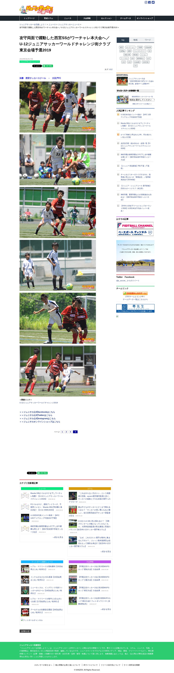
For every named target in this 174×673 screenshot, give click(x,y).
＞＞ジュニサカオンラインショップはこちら (39, 422)
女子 (148, 58)
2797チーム (130, 296)
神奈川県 (127, 54)
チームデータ (125, 18)
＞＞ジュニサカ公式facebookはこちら (37, 412)
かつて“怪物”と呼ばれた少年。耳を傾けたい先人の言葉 (136, 136)
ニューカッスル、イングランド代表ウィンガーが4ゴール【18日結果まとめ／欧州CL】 (46, 590)
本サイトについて (90, 665)
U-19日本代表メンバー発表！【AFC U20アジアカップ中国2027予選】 (136, 116)
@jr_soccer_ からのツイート (127, 281)
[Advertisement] (38, 451)
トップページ (29, 18)
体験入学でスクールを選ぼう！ (142, 104)
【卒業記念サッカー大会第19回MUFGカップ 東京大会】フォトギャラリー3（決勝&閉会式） (94, 601)
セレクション (106, 18)
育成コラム (48, 18)
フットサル (124, 58)
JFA (135, 66)
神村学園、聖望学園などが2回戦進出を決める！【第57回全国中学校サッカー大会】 (136, 197)
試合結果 (148, 47)
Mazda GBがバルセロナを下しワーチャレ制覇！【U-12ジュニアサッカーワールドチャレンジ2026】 (46, 496)
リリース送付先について (111, 665)
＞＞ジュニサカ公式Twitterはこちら (35, 415)
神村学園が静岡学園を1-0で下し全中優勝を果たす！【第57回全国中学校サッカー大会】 (46, 529)
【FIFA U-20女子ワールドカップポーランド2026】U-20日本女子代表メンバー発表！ (136, 208)
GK (150, 51)
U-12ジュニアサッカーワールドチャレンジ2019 (38, 403)
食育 (121, 47)
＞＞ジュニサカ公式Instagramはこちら (37, 418)
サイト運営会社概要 (132, 665)
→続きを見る (57, 537)
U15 (129, 62)
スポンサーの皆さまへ (43, 665)
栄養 (129, 51)
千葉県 (140, 47)
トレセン (143, 54)
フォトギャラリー (139, 51)
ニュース (67, 18)
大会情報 (87, 18)
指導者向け (140, 58)
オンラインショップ (145, 18)
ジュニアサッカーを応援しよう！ (32, 24)
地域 (135, 40)
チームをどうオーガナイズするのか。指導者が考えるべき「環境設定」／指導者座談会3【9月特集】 (136, 177)
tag (123, 40)
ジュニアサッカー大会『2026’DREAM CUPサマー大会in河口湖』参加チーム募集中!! (140, 81)
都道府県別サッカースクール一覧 (142, 96)
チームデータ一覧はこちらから (135, 299)
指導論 (122, 51)
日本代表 (146, 62)
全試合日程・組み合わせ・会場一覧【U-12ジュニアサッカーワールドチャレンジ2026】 (136, 145)
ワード (148, 40)
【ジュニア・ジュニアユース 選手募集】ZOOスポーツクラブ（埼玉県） (136, 187)
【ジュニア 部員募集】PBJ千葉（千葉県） (135, 167)
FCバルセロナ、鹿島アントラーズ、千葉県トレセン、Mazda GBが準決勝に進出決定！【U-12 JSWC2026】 (46, 507)
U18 (132, 58)
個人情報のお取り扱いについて (67, 665)
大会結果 (137, 62)
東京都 (135, 54)
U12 (110, 69)
